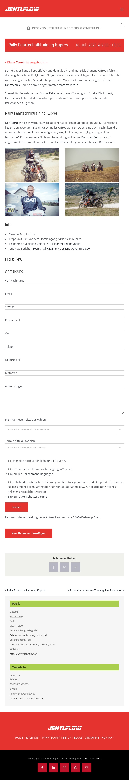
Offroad (44, 644)
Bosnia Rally (47, 93)
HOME (19, 737)
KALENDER (32, 737)
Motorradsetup (68, 85)
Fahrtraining (31, 644)
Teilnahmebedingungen (65, 244)
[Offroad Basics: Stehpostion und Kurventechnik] (92, 185)
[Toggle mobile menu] (122, 9)
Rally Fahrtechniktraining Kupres (26, 590)
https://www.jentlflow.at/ (23, 653)
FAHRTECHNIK (51, 737)
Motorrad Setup (91, 137)
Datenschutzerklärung (33, 496)
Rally (52, 644)
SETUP (67, 737)
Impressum (82, 758)
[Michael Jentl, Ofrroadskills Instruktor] (32, 185)
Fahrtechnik (12, 85)
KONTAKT (108, 737)
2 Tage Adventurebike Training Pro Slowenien (95, 590)
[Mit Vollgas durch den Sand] (32, 150)
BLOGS (78, 737)
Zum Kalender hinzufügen (29, 533)
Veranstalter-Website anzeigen (27, 698)
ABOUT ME (92, 737)
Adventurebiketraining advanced (28, 635)
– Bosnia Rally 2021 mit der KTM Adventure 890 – (61, 248)
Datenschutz (95, 758)
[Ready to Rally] (92, 150)
